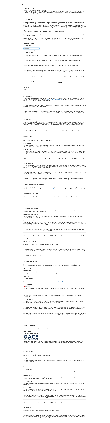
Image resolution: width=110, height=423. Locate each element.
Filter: (24, 46)
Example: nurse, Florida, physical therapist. (32, 50)
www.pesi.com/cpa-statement (62, 281)
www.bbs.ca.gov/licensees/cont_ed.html (54, 99)
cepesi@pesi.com (81, 364)
